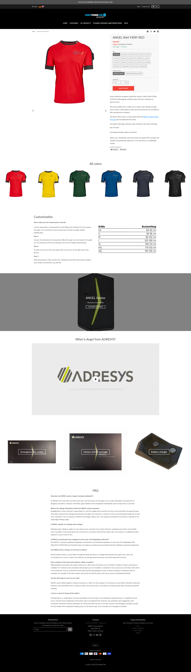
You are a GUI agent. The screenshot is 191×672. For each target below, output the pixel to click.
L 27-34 (116, 62)
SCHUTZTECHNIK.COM (98, 664)
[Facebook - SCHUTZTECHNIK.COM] (147, 31)
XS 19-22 (116, 54)
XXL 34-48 (125, 66)
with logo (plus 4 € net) (134, 73)
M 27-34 (131, 58)
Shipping (115, 44)
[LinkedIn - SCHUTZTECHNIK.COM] (158, 31)
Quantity (115, 79)
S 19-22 (140, 54)
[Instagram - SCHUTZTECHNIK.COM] (151, 31)
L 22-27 (147, 58)
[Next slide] (105, 110)
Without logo (118, 73)
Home (33, 31)
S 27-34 (116, 58)
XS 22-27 (124, 54)
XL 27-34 (138, 62)
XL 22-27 (130, 62)
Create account (146, 6)
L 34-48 (123, 62)
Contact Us (102, 623)
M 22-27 (123, 58)
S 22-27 (148, 54)
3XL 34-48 (143, 66)
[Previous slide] (33, 110)
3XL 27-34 (134, 66)
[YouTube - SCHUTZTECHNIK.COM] (154, 31)
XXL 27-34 (117, 66)
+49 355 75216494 (91, 623)
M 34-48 (139, 58)
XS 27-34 (132, 54)
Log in (138, 6)
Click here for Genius (95, 307)
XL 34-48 (147, 62)
